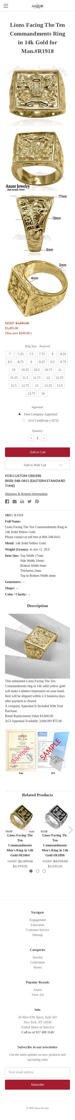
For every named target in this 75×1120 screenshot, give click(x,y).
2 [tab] (37, 871)
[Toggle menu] (5, 5)
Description (37, 605)
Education (37, 925)
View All (38, 995)
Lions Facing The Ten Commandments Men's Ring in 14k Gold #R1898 (55, 845)
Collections (37, 962)
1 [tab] (30, 871)
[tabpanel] (20, 836)
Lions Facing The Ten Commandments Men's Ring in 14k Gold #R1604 (20, 845)
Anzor (37, 990)
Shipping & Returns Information (26, 494)
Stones (37, 967)
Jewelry (37, 957)
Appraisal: (37, 407)
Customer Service (37, 930)
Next (70, 829)
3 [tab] (44, 871)
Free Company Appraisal (40, 414)
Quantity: (37, 430)
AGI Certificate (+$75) (43, 420)
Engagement (37, 920)
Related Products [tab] (37, 795)
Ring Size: (37, 346)
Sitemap (37, 935)
